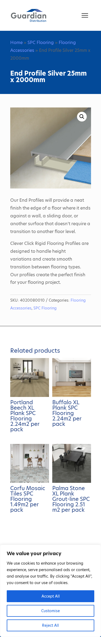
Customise (50, 611)
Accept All (50, 596)
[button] (82, 117)
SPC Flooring (40, 42)
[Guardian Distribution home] (28, 15)
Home (16, 42)
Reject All (50, 625)
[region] (50, 591)
